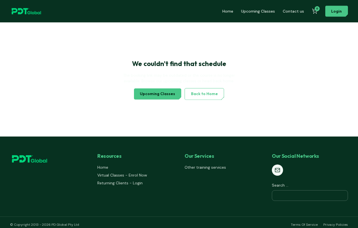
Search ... (280, 185)
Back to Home (204, 93)
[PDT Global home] (26, 11)
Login (336, 11)
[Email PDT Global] (277, 170)
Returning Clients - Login (120, 182)
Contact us (293, 11)
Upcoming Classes (258, 11)
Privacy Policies (335, 224)
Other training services (205, 167)
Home (227, 11)
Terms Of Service (304, 224)
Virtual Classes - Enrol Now (122, 175)
